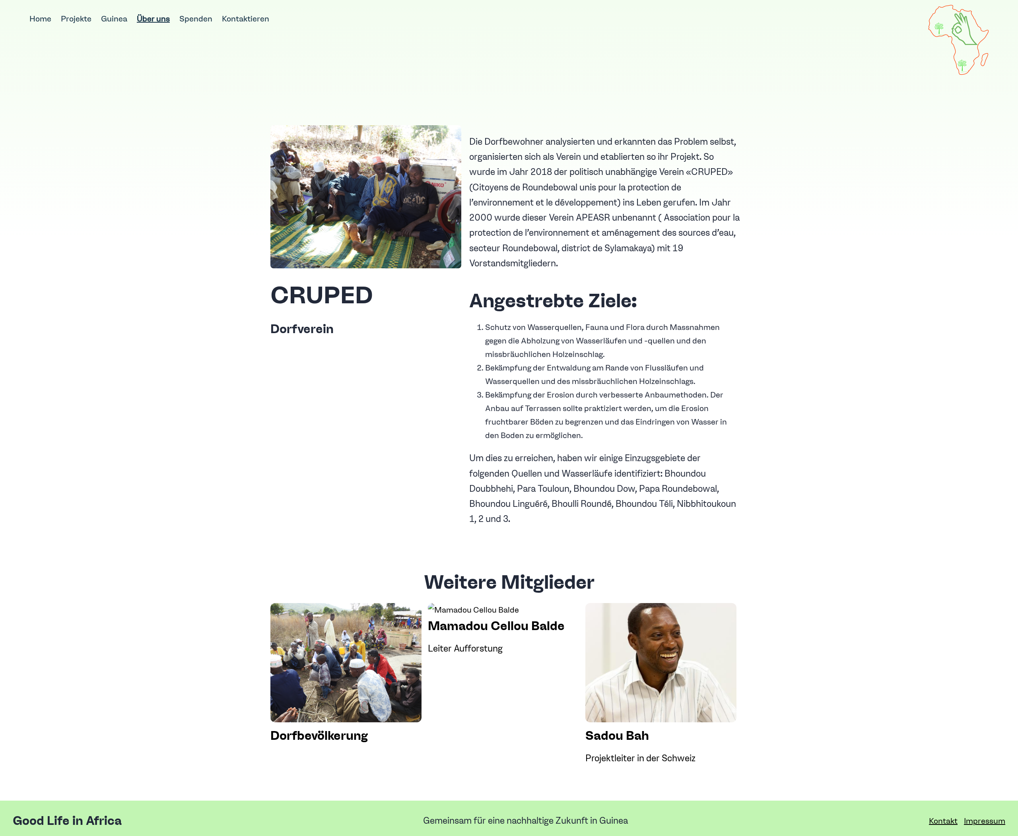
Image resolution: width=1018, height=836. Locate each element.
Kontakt (943, 821)
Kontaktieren (245, 18)
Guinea (114, 18)
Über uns (153, 18)
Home (40, 18)
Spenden (195, 18)
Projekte (76, 18)
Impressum (984, 821)
